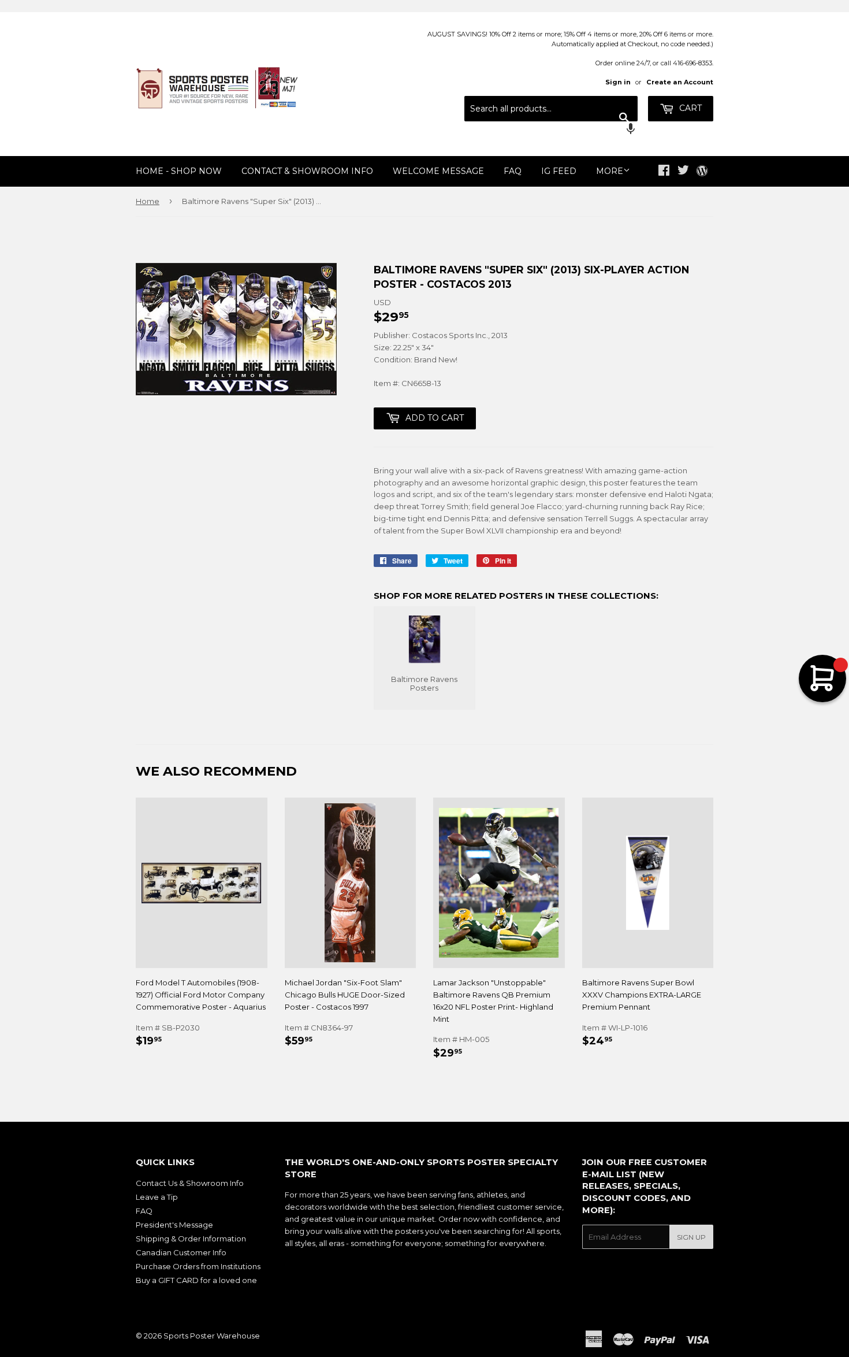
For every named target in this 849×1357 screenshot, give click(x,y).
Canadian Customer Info (181, 1252)
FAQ (513, 171)
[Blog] (702, 171)
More (609, 171)
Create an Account (679, 82)
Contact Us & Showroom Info (190, 1183)
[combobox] (551, 108)
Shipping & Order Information (191, 1238)
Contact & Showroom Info (307, 171)
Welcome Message (438, 171)
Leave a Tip (157, 1197)
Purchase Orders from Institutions (198, 1266)
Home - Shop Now (179, 171)
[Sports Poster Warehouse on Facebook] (664, 171)
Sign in (618, 82)
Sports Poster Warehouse (211, 1335)
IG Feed (558, 171)
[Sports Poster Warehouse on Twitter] (683, 171)
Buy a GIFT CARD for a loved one (196, 1280)
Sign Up (691, 1237)
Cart (689, 108)
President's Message (174, 1224)
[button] (551, 130)
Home (147, 201)
